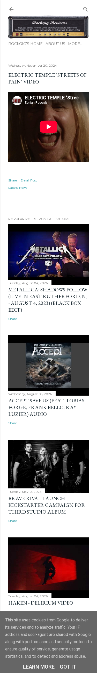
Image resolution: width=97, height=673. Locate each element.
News (23, 188)
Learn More (39, 667)
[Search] (86, 8)
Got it (68, 667)
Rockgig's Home (25, 43)
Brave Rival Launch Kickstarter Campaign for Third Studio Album (46, 505)
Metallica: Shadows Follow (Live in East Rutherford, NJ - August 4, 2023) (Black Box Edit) (48, 299)
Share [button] (12, 180)
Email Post (29, 180)
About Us (55, 43)
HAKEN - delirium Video (40, 602)
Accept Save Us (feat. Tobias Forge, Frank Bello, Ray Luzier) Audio (46, 407)
